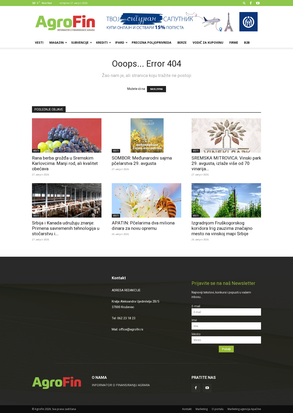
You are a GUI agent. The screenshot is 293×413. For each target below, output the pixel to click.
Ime (194, 320)
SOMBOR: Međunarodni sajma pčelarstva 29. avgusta (142, 160)
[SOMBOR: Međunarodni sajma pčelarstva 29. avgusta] (146, 135)
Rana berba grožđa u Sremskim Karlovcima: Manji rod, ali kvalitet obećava (65, 163)
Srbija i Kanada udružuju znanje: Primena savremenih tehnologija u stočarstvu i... (65, 228)
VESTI (39, 42)
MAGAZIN (56, 42)
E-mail (196, 306)
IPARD (119, 42)
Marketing (202, 409)
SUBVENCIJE (80, 42)
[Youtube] (258, 3)
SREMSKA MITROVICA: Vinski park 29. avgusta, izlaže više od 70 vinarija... (226, 163)
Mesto (196, 334)
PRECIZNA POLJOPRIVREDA (151, 42)
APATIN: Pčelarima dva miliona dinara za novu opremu (143, 225)
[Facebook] (251, 3)
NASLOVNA (156, 89)
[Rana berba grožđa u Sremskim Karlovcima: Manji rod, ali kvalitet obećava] (66, 135)
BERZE (182, 42)
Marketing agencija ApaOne (244, 409)
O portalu (218, 409)
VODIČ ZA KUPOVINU (208, 42)
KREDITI (102, 42)
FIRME (233, 42)
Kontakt (119, 278)
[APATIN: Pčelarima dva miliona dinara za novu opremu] (146, 200)
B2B (247, 42)
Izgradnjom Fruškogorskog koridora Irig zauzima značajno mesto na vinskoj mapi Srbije (222, 228)
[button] (244, 3)
